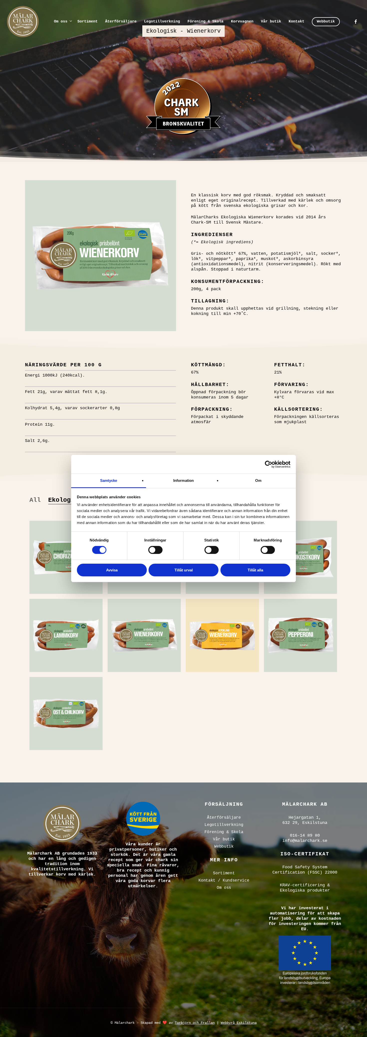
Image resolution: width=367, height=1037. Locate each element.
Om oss (224, 888)
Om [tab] (258, 480)
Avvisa (112, 570)
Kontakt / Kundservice (223, 880)
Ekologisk (65, 500)
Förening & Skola (223, 832)
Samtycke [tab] (108, 480)
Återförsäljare (224, 817)
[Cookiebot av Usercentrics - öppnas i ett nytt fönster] (268, 464)
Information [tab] (183, 480)
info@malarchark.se (304, 840)
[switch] (155, 550)
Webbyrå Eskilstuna (239, 1023)
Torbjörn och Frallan (195, 1023)
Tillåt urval (184, 570)
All (35, 500)
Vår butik (224, 839)
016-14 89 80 (305, 835)
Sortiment (224, 873)
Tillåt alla (255, 570)
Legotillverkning (223, 825)
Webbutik (223, 846)
